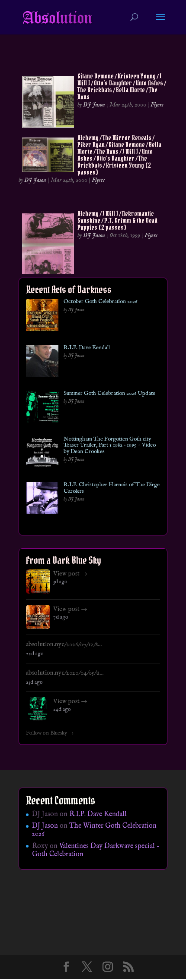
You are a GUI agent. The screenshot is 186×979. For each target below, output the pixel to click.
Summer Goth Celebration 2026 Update (109, 394)
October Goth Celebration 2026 (100, 302)
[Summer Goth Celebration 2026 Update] (42, 408)
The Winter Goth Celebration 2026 (94, 830)
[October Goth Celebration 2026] (42, 317)
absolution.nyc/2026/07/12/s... (64, 644)
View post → (70, 574)
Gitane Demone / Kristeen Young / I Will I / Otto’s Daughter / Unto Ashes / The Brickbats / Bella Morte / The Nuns (121, 86)
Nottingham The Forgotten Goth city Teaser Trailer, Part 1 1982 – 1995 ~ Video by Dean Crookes (110, 445)
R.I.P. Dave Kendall (87, 348)
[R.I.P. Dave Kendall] (42, 363)
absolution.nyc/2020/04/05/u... (64, 673)
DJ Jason (94, 105)
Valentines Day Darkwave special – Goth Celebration (96, 850)
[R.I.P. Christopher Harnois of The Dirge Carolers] (42, 500)
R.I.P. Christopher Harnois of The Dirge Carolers (112, 488)
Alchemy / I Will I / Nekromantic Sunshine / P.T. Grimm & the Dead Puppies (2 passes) (117, 220)
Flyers (157, 105)
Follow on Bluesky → (50, 733)
